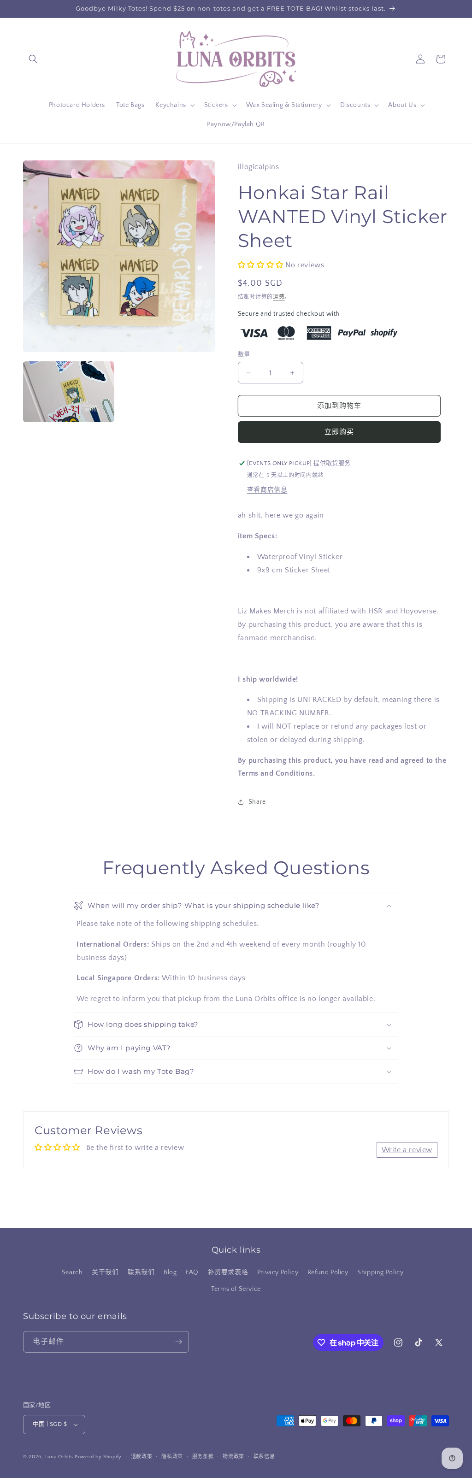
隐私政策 (172, 1457)
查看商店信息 (267, 490)
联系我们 (141, 1272)
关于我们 (105, 1272)
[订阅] (178, 1342)
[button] (33, 59)
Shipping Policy (380, 1272)
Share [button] (257, 802)
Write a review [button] (407, 1150)
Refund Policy (327, 1272)
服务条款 (203, 1457)
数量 (244, 354)
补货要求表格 (228, 1272)
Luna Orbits (59, 1457)
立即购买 (339, 432)
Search (72, 1272)
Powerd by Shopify (98, 1457)
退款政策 (142, 1457)
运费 (278, 297)
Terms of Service (236, 1289)
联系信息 (264, 1457)
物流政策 (233, 1457)
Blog (170, 1272)
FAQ (192, 1272)
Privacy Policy (277, 1272)
